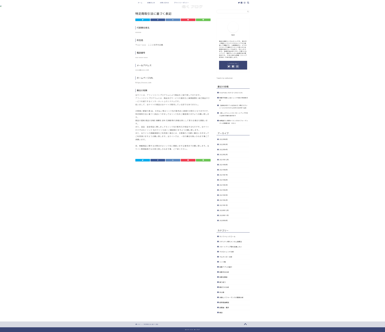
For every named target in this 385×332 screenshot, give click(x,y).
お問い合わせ (164, 3)
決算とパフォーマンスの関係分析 (231, 297)
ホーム (140, 3)
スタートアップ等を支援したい (230, 247)
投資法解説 (223, 277)
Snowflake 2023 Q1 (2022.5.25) (231, 93)
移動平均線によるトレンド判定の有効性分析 (233, 99)
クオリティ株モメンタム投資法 (230, 242)
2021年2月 (223, 200)
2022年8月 (223, 139)
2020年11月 (224, 215)
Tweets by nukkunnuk (225, 78)
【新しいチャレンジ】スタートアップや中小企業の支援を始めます (233, 114)
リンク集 (222, 262)
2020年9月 (223, 220)
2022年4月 (223, 150)
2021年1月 (223, 205)
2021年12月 (224, 160)
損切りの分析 (224, 287)
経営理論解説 (224, 302)
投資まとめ (151, 3)
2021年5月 (223, 185)
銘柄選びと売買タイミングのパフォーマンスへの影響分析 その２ (233, 122)
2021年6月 (223, 180)
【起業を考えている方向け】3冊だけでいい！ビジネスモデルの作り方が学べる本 (233, 106)
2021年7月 (223, 175)
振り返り (222, 282)
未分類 (221, 292)
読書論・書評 (224, 308)
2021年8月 (223, 170)
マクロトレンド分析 (226, 252)
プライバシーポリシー (181, 3)
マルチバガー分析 (225, 257)
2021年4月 (223, 190)
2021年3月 (223, 195)
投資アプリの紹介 (225, 267)
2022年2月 (223, 155)
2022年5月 (223, 144)
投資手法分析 (224, 272)
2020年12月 (224, 210)
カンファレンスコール (227, 236)
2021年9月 (223, 165)
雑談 (221, 313)
